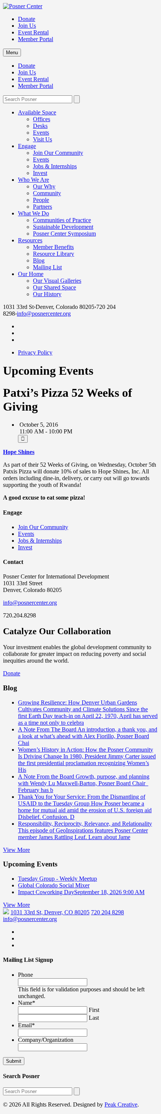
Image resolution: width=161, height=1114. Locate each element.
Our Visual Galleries (57, 280)
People (41, 200)
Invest (40, 173)
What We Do (33, 213)
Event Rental (33, 32)
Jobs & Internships (55, 166)
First (94, 1010)
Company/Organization (45, 1040)
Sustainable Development (63, 227)
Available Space (37, 112)
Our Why (44, 186)
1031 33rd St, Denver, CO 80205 (49, 912)
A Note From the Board (83, 783)
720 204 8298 (107, 912)
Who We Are (33, 180)
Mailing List (47, 267)
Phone (25, 975)
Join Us (27, 25)
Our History (47, 294)
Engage (27, 146)
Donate (26, 19)
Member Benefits (53, 247)
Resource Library (53, 254)
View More (16, 850)
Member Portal (35, 39)
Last (94, 1018)
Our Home (30, 274)
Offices (41, 119)
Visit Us (42, 139)
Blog (39, 260)
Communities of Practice (62, 220)
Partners (42, 206)
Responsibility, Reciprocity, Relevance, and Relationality (85, 830)
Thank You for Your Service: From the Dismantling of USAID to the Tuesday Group (85, 807)
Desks (40, 126)
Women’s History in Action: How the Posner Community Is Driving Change (87, 759)
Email (26, 1025)
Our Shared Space (54, 287)
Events (41, 132)
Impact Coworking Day (81, 892)
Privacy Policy (35, 352)
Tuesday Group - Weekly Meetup (57, 878)
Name (26, 1003)
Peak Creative (120, 1104)
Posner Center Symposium (64, 233)
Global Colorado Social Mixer (53, 885)
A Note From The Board (87, 736)
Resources (30, 240)
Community (47, 193)
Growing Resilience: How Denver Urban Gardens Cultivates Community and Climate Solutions (88, 712)
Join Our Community (58, 153)
